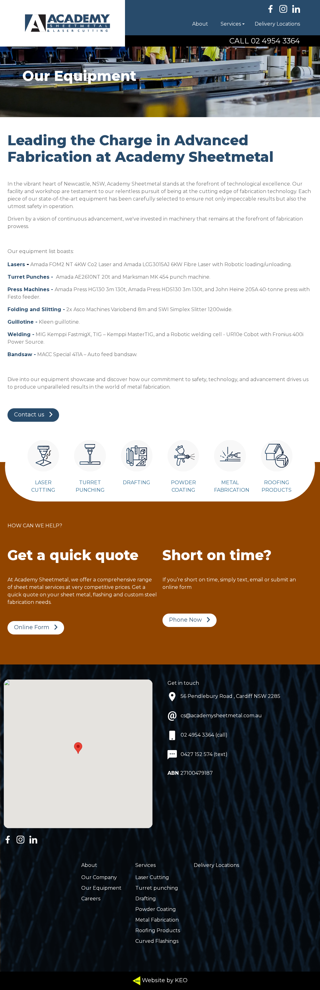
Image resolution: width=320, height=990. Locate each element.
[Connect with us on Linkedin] (296, 9)
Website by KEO (164, 980)
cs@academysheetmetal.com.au (221, 716)
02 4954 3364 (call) (204, 735)
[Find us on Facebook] (270, 9)
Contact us (29, 414)
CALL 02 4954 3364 (264, 40)
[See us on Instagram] (283, 9)
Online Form (31, 627)
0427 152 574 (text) (204, 754)
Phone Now (185, 619)
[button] (214, 24)
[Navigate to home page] (62, 23)
